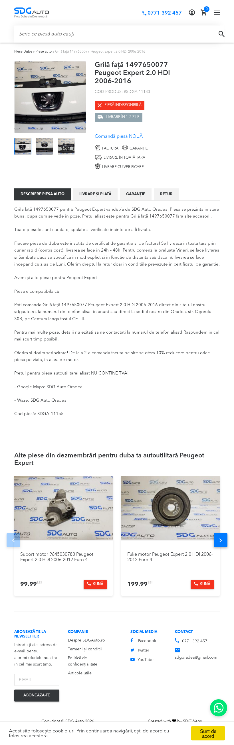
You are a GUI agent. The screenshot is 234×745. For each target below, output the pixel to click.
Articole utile (80, 673)
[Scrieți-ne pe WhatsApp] (218, 707)
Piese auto (44, 51)
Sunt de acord (208, 733)
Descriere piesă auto (42, 194)
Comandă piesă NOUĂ (119, 136)
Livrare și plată (95, 194)
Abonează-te (36, 695)
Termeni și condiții (85, 649)
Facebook (147, 641)
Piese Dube (23, 51)
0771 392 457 (194, 641)
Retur (166, 194)
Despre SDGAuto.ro (86, 640)
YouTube (146, 660)
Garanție (135, 194)
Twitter (143, 650)
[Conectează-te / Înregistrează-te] (192, 12)
